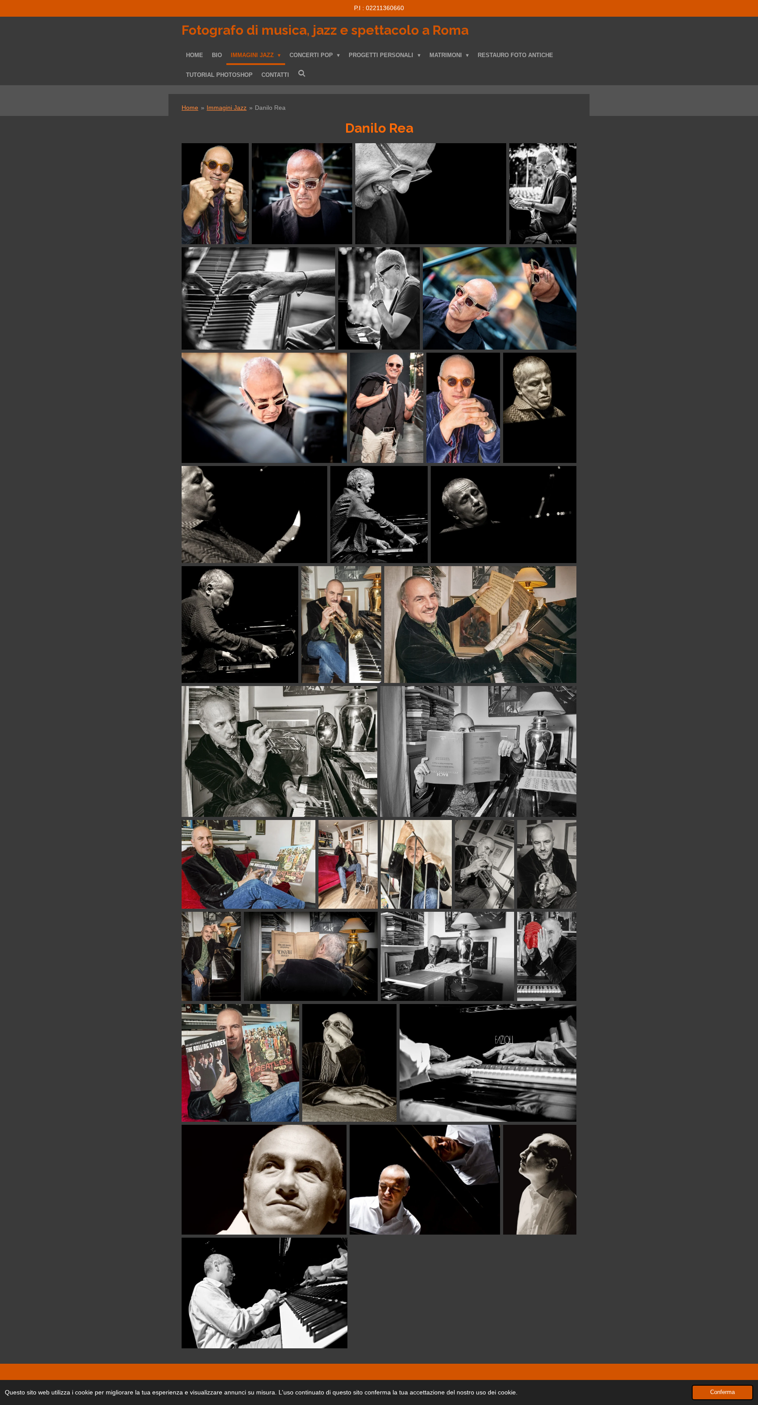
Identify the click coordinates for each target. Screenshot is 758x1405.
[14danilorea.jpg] (503, 514)
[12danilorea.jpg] (254, 514)
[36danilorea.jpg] (539, 1180)
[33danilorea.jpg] (264, 1180)
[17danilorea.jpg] (341, 624)
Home (190, 107)
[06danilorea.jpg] (499, 298)
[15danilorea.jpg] (240, 624)
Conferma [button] (722, 1392)
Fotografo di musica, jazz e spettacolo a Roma (325, 30)
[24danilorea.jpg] (546, 864)
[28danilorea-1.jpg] (546, 956)
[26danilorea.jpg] (311, 956)
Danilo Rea (270, 107)
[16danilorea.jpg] (480, 624)
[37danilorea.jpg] (264, 1293)
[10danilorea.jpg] (215, 193)
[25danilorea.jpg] (211, 956)
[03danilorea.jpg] (542, 193)
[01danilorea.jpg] (430, 193)
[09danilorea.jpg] (463, 408)
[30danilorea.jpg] (349, 1063)
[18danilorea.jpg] (279, 751)
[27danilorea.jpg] (447, 956)
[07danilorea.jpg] (264, 408)
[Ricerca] (301, 73)
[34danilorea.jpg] (425, 1180)
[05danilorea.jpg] (302, 193)
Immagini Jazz (227, 107)
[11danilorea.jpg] (539, 408)
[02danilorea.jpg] (258, 298)
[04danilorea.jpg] (379, 298)
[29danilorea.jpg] (240, 1063)
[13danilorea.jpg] (378, 514)
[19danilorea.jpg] (478, 751)
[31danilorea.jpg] (488, 1063)
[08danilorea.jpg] (386, 408)
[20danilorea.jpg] (248, 864)
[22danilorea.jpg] (348, 864)
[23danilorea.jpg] (484, 864)
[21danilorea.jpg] (416, 864)
